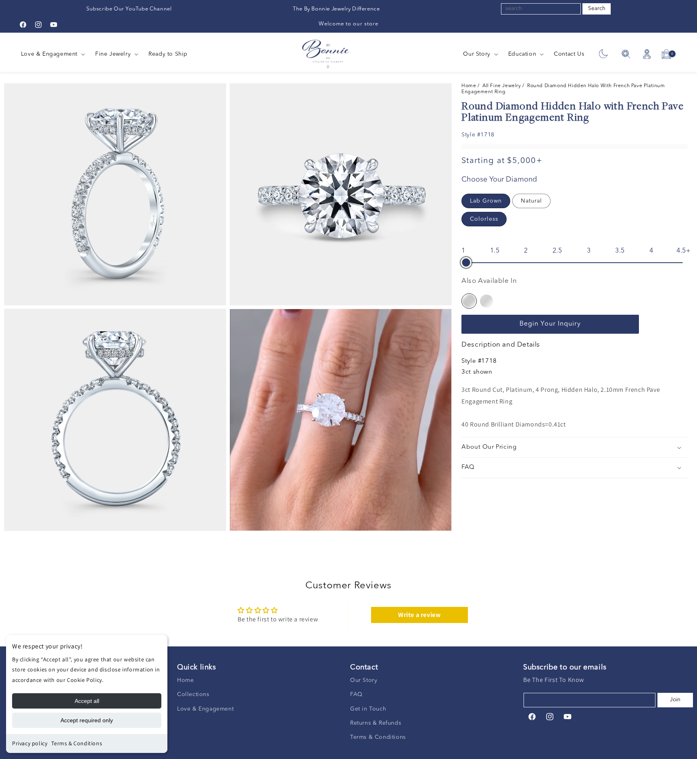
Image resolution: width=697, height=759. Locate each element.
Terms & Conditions (76, 743)
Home (469, 86)
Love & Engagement (49, 54)
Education (522, 54)
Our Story (476, 54)
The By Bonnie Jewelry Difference (336, 9)
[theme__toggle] (603, 54)
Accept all (87, 701)
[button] (52, 54)
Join (675, 700)
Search (596, 8)
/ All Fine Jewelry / (502, 86)
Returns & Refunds (375, 723)
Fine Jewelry (113, 54)
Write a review (419, 615)
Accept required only (87, 720)
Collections (193, 694)
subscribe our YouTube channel (128, 9)
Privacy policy (29, 743)
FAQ (356, 694)
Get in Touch (368, 709)
